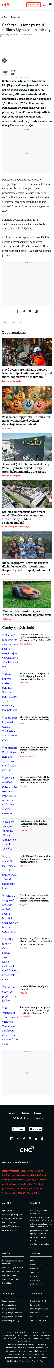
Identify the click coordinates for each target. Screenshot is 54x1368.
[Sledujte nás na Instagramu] (30, 1138)
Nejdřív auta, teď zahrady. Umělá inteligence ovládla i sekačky (33, 824)
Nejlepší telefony (9, 1305)
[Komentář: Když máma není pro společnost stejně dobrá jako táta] (10, 759)
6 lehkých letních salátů (39, 1244)
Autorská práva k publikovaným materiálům (26, 1344)
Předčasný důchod (38, 1301)
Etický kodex (12, 1361)
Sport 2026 (35, 1253)
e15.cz (4, 17)
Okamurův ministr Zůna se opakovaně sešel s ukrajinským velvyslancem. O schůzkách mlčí (35, 637)
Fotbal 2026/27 (36, 1264)
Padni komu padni (9, 1275)
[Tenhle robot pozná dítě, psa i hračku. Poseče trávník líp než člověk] (27, 594)
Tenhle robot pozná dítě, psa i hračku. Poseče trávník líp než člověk (27, 613)
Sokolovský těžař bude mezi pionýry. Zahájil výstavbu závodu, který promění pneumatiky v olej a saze (26, 468)
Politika (6, 1253)
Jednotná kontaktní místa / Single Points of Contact (26, 1357)
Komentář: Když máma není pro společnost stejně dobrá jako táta (35, 750)
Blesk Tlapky (27, 1171)
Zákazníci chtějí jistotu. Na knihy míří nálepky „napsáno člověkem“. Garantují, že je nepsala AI (26, 420)
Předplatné (16, 1118)
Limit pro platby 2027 (39, 1309)
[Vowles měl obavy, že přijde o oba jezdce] (10, 994)
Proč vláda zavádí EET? (11, 1271)
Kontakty (12, 1113)
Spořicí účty (35, 1305)
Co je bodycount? (9, 1230)
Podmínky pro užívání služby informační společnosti (26, 1347)
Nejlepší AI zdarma (9, 1309)
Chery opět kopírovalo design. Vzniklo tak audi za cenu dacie (34, 718)
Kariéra (39, 1118)
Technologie (8, 1293)
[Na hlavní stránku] (6, 4)
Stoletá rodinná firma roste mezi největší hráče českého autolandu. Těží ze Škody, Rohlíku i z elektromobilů (24, 517)
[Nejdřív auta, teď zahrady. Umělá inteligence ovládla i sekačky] (11, 835)
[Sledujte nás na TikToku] (42, 1138)
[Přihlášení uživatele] (44, 4)
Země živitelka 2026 (38, 1320)
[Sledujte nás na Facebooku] (24, 1138)
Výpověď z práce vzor (11, 1279)
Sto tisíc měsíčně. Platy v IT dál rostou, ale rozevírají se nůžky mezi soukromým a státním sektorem (34, 780)
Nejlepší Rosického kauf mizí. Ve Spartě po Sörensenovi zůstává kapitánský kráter (35, 859)
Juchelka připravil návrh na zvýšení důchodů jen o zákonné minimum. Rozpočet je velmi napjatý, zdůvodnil (26, 566)
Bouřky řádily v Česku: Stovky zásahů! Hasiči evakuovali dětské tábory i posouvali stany (36, 941)
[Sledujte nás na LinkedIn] (12, 1138)
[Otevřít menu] (50, 4)
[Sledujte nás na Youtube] (36, 1138)
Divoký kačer (7, 1283)
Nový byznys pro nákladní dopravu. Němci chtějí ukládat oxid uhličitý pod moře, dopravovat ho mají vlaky (27, 373)
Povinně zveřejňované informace (33, 1361)
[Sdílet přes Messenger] (30, 311)
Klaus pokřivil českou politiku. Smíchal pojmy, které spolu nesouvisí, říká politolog (34, 676)
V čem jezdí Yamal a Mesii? (13, 1218)
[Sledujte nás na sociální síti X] (18, 1138)
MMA (32, 1261)
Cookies (43, 1351)
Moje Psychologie (10, 1171)
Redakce (25, 1113)
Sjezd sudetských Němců (12, 1267)
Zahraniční (15, 17)
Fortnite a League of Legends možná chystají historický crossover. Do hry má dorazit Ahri (34, 898)
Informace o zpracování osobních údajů (22, 1351)
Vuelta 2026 (33, 1193)
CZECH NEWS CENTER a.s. (37, 1332)
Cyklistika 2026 (36, 1284)
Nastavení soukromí (17, 1354)
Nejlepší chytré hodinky (12, 1312)
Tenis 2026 (34, 1272)
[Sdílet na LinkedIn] (36, 311)
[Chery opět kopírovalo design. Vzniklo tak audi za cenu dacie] (10, 729)
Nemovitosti (17, 1179)
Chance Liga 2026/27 (15, 1193)
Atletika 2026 (35, 1280)
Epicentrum (7, 1210)
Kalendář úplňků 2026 (11, 1226)
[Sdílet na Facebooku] (18, 311)
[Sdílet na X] (24, 311)
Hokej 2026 (34, 1268)
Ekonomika (36, 1293)
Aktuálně (6, 1203)
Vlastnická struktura (35, 1354)
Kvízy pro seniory (9, 1222)
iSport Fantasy (18, 1175)
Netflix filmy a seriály (10, 1320)
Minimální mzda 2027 (39, 1316)
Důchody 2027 (36, 1312)
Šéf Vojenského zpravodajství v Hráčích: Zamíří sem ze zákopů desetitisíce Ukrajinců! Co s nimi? (35, 1010)
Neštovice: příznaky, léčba (12, 1214)
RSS (28, 1118)
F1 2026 (33, 1276)
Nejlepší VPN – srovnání (12, 1316)
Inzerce (37, 1113)
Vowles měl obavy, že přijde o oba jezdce (34, 987)
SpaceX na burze (9, 1301)
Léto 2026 (35, 1203)
